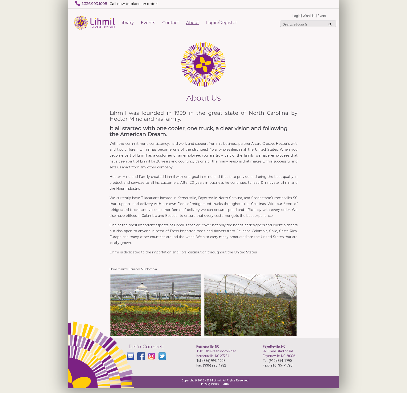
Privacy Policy (210, 383)
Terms (225, 383)
